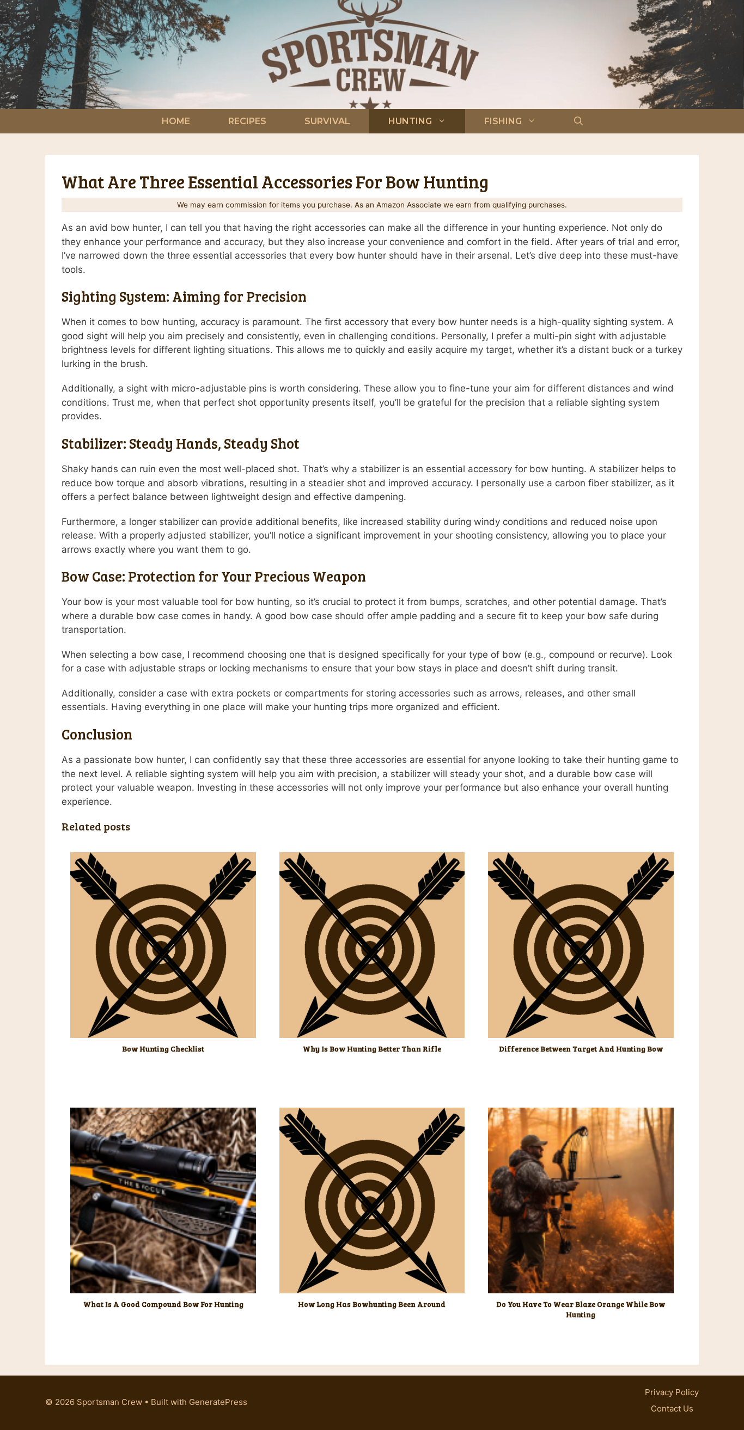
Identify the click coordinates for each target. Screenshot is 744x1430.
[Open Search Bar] (578, 121)
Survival (327, 121)
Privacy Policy (672, 1392)
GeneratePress (218, 1402)
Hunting (410, 121)
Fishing (503, 121)
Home (176, 121)
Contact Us (672, 1408)
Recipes (247, 121)
